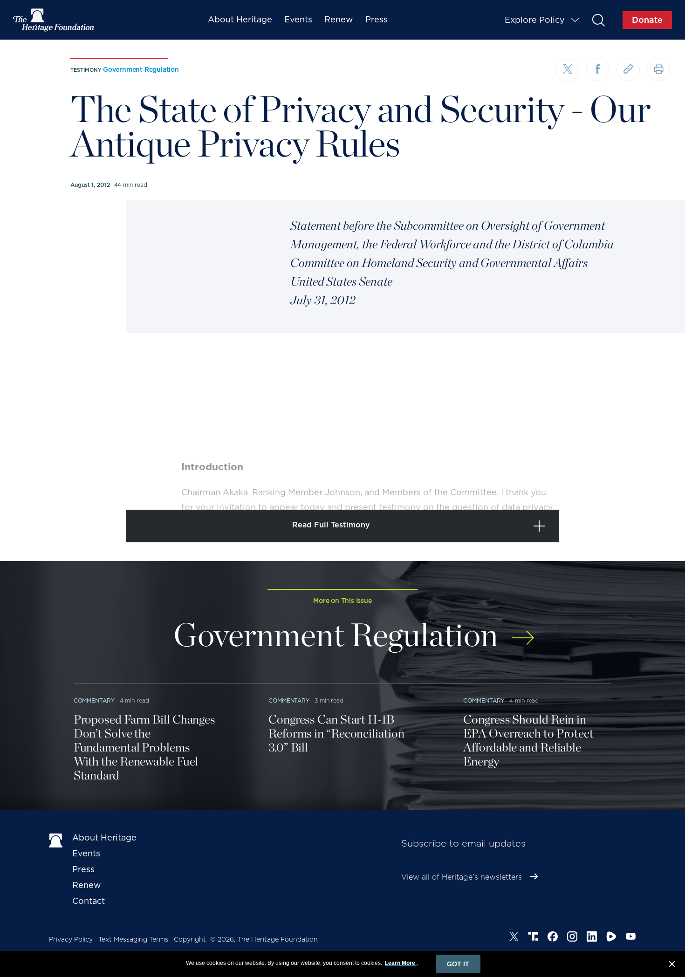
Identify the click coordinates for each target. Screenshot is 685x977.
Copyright (190, 939)
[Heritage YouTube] (631, 937)
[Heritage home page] (56, 840)
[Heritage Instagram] (572, 937)
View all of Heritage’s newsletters (461, 877)
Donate (647, 20)
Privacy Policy (71, 939)
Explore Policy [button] (535, 20)
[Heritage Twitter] (514, 937)
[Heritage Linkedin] (592, 937)
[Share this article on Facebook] (598, 69)
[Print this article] (658, 69)
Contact (88, 901)
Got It (458, 964)
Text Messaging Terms (133, 939)
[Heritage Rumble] (611, 937)
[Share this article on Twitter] (567, 70)
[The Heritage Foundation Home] (54, 20)
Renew (338, 19)
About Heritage (240, 19)
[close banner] (672, 965)
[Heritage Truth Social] (533, 937)
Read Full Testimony (331, 524)
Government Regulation (141, 69)
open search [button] (598, 20)
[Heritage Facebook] (553, 937)
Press (376, 19)
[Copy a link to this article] (628, 69)
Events (298, 19)
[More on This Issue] (523, 631)
